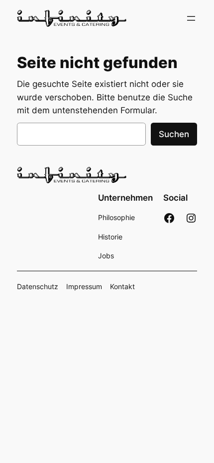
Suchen (174, 134)
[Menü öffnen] (191, 18)
